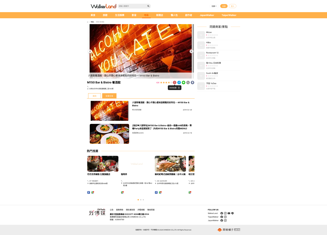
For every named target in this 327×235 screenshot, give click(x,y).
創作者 (188, 15)
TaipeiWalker (229, 15)
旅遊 (105, 15)
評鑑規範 (141, 210)
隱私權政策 (130, 210)
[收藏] (175, 82)
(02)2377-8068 (132, 214)
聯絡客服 (151, 210)
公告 (111, 210)
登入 (232, 6)
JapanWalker (207, 15)
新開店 (159, 15)
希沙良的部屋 (136, 110)
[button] (214, 6)
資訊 (94, 96)
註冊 (224, 6)
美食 (93, 15)
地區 (146, 15)
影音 (134, 15)
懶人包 (174, 15)
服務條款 (119, 210)
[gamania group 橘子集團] (228, 229)
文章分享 (109, 96)
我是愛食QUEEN (138, 133)
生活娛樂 (119, 15)
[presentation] (90, 51)
